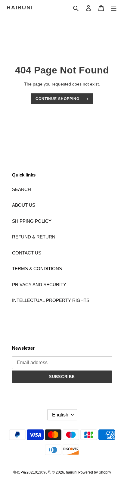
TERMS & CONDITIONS (37, 268)
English (60, 414)
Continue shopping (57, 99)
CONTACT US (26, 252)
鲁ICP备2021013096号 (32, 472)
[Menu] (113, 8)
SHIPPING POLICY (31, 221)
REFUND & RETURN (33, 236)
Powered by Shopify (94, 472)
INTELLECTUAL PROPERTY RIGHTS (50, 300)
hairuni (20, 8)
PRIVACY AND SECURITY (39, 284)
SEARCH (21, 189)
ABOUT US (23, 205)
